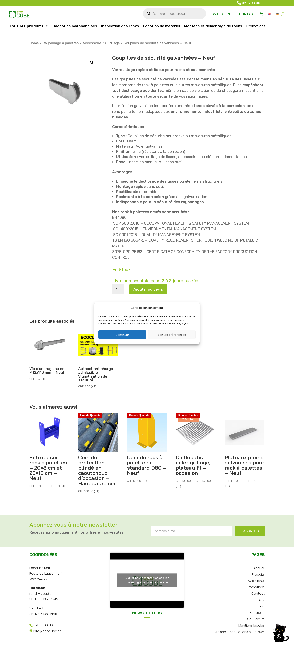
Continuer (122, 334)
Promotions (255, 26)
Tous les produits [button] (26, 26)
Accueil (259, 568)
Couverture (256, 619)
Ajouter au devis (148, 289)
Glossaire (257, 612)
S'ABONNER (249, 531)
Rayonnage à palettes (61, 43)
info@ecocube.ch (47, 631)
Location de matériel (161, 26)
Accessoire (92, 43)
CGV (261, 599)
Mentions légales (251, 625)
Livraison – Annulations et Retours (239, 631)
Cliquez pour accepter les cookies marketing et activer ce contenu (147, 580)
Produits (258, 574)
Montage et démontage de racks (213, 26)
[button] (91, 62)
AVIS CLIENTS (223, 14)
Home (34, 43)
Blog (261, 606)
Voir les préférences (172, 334)
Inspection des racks (120, 26)
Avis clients (256, 580)
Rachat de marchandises (75, 26)
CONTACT (247, 14)
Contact (258, 593)
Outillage (112, 43)
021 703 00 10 (253, 2)
